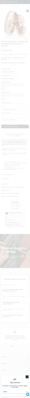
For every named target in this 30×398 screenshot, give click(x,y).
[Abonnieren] (26, 392)
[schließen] (27, 377)
